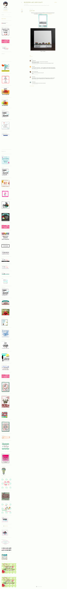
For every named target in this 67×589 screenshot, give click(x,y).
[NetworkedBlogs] (5, 134)
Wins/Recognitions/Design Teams (35, 5)
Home (25, 5)
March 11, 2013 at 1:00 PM (35, 84)
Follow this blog (5, 135)
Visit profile (5, 10)
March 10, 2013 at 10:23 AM (35, 74)
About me (27, 5)
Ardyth (33, 76)
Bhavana (5, 7)
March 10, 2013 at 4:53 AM (35, 64)
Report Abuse (4, 18)
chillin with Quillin (34, 71)
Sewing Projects (44, 5)
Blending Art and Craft (33, 2)
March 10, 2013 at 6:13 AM (35, 69)
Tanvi (32, 66)
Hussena (33, 60)
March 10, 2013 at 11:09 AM (35, 79)
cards (22, 12)
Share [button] (22, 9)
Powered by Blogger (39, 586)
